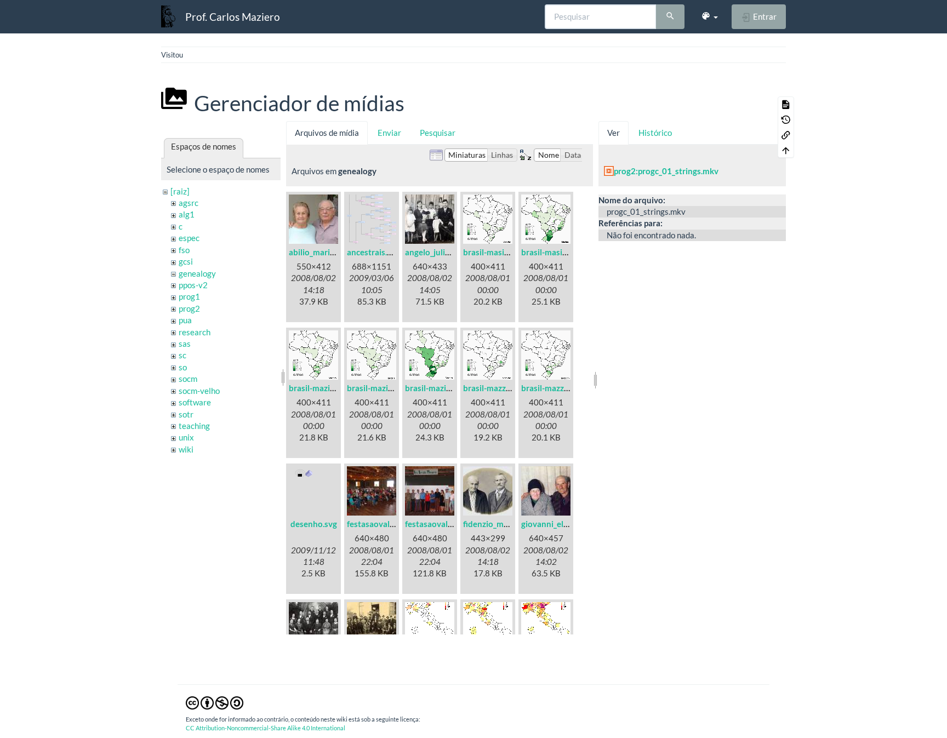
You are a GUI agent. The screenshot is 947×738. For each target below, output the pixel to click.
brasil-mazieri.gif (378, 388)
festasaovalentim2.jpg (446, 524)
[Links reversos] (786, 135)
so (183, 367)
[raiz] (180, 191)
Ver (613, 133)
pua (185, 320)
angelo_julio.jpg (434, 252)
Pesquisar (437, 133)
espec (189, 238)
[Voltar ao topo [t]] (786, 150)
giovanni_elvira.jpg (555, 524)
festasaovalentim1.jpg (388, 524)
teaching (194, 426)
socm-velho (199, 391)
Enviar (389, 133)
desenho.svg (313, 524)
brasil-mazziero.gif (555, 388)
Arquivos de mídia (327, 133)
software (195, 402)
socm (188, 379)
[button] (709, 16)
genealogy (197, 273)
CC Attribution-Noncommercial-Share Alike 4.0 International (265, 727)
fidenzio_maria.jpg (496, 524)
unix (186, 437)
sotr (186, 414)
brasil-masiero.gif (553, 252)
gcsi (186, 261)
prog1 (189, 296)
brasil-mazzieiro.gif (498, 388)
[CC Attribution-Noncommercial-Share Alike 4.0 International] (214, 701)
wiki (186, 449)
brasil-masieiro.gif (496, 252)
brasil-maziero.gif (437, 388)
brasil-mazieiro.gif (322, 388)
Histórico (655, 133)
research (194, 332)
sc (182, 355)
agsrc (188, 203)
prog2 (189, 308)
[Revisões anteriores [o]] (786, 119)
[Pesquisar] (670, 17)
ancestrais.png (374, 252)
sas (185, 343)
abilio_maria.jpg (318, 252)
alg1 (187, 214)
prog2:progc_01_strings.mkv (666, 171)
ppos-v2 (193, 285)
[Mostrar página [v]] (786, 104)
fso (184, 250)
